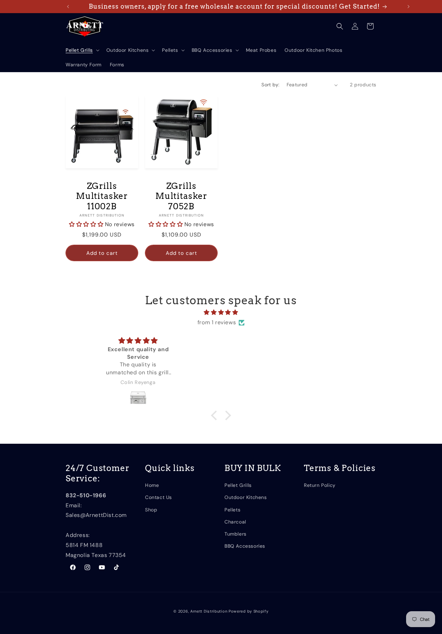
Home (152, 485)
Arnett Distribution (208, 611)
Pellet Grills (238, 485)
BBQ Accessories (244, 545)
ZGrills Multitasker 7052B (181, 196)
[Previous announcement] (68, 6)
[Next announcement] (408, 6)
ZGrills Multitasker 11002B (102, 196)
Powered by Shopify (249, 611)
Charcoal (235, 521)
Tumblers (235, 533)
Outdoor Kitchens (245, 497)
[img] (221, 312)
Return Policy (320, 485)
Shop (151, 509)
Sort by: (270, 84)
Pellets (232, 509)
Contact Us (158, 497)
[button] (81, 50)
